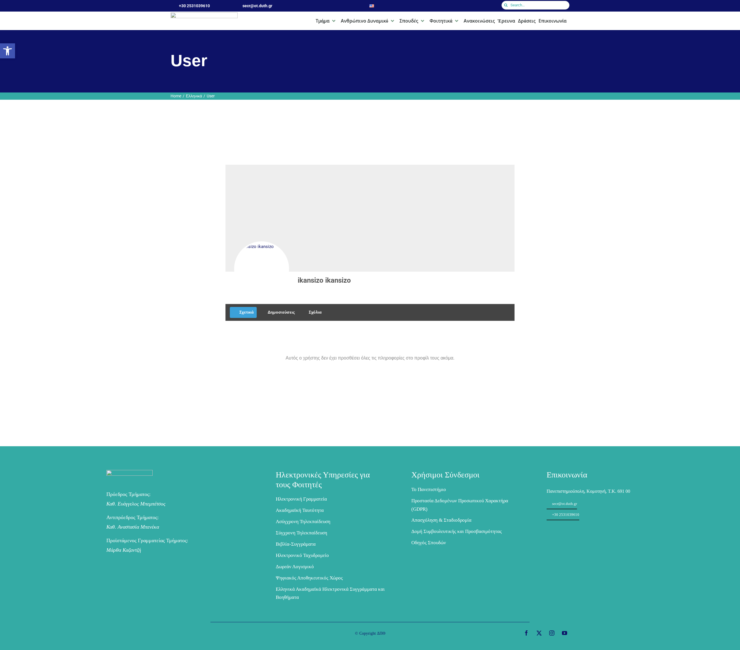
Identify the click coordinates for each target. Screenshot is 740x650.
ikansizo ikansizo (324, 280)
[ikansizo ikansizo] (261, 268)
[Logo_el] (204, 15)
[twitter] (539, 633)
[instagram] (552, 633)
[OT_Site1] (129, 472)
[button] (7, 50)
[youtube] (564, 633)
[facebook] (526, 633)
